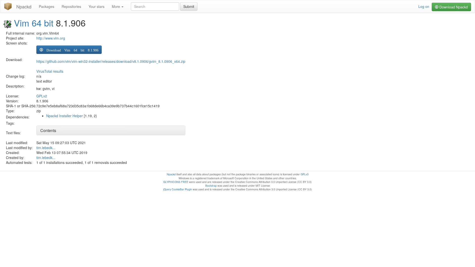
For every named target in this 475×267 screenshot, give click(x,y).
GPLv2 (41, 95)
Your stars (96, 6)
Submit (188, 6)
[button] (69, 49)
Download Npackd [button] (453, 6)
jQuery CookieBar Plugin (177, 189)
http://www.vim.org (50, 38)
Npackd (23, 6)
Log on (423, 6)
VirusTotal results (49, 71)
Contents (48, 130)
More (116, 6)
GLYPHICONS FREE (175, 182)
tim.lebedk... (45, 147)
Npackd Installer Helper (64, 115)
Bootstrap (211, 185)
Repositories (71, 6)
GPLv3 (305, 174)
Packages (46, 6)
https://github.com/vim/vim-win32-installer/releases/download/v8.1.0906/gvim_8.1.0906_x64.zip (110, 61)
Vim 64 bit (33, 22)
